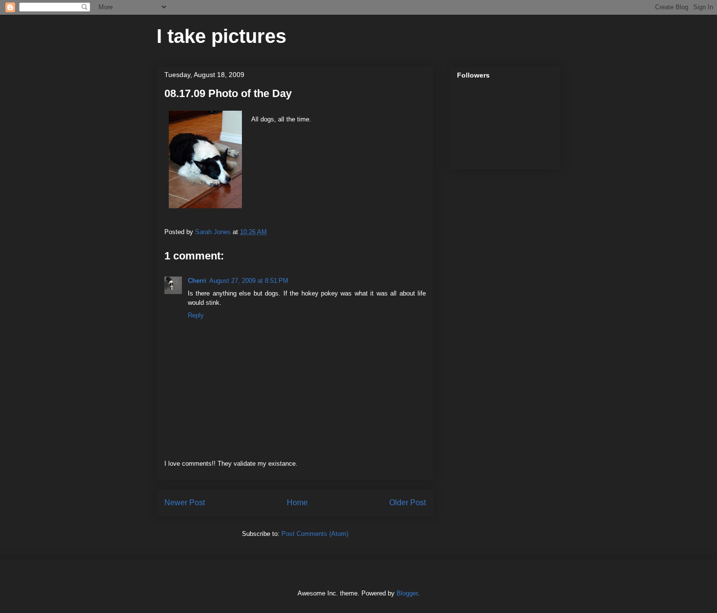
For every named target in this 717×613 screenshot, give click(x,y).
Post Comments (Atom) (314, 533)
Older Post (407, 502)
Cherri (197, 280)
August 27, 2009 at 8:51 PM (248, 280)
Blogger (407, 593)
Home (297, 502)
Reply (196, 315)
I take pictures (221, 36)
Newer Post (184, 502)
